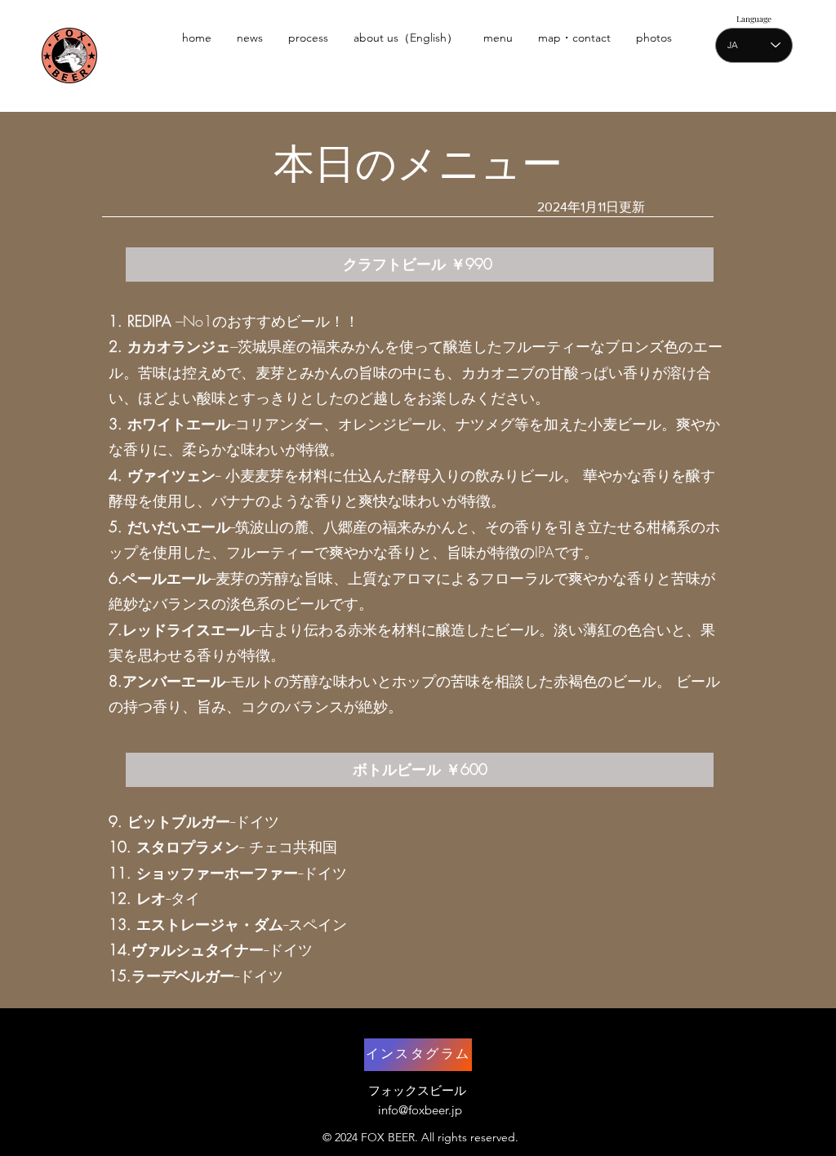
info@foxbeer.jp (420, 1110)
